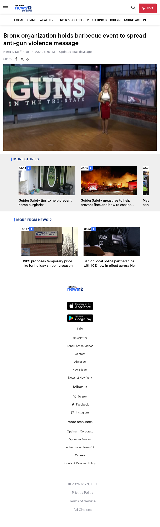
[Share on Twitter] (22, 59)
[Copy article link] (28, 59)
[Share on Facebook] (16, 59)
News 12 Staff (12, 52)
